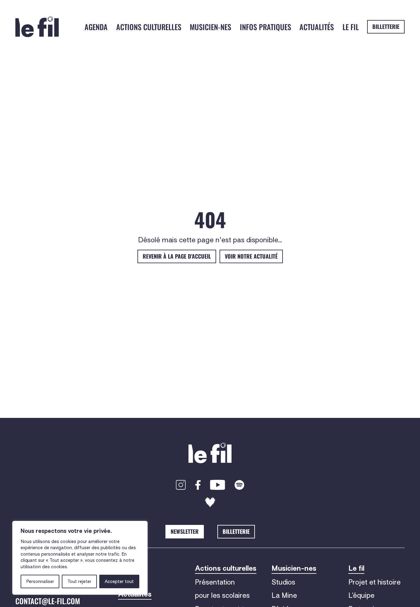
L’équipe (361, 595)
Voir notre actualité (251, 256)
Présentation (215, 582)
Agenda (96, 26)
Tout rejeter (79, 581)
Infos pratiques (265, 26)
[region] (80, 558)
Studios (283, 582)
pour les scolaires (222, 595)
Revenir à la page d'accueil (177, 256)
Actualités (316, 26)
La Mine (284, 595)
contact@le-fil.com (47, 600)
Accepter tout (119, 581)
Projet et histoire (374, 582)
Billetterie (385, 26)
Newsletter (185, 531)
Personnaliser (40, 581)
